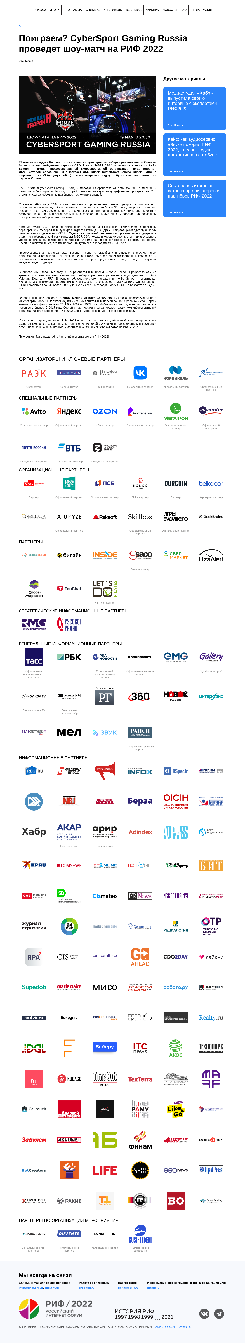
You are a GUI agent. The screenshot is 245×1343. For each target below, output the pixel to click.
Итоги (55, 9)
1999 (147, 1317)
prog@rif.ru (87, 1287)
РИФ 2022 (39, 9)
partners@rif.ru (128, 1287)
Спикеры (93, 9)
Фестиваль (113, 9)
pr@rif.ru (153, 1287)
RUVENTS (183, 1326)
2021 (167, 1317)
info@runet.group (31, 1287)
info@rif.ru (51, 1287)
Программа (72, 9)
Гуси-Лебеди (164, 1326)
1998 (134, 1317)
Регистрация (201, 9)
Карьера (152, 9)
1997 (121, 1317)
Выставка (134, 9)
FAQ (184, 9)
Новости (170, 9)
